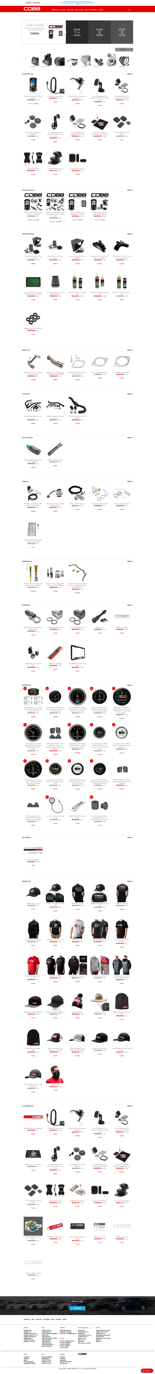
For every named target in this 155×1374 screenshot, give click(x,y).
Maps (63, 10)
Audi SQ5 (80, 1341)
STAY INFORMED (77, 1308)
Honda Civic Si (100, 1333)
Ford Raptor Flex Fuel (49, 1338)
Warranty (63, 1360)
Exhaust (71, 66)
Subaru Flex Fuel (29, 1341)
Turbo (109, 66)
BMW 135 (98, 1341)
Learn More (34, 33)
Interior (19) (26, 685)
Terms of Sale (46, 1363)
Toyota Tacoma (65, 1344)
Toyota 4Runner (65, 1342)
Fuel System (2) (27, 437)
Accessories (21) (28, 1106)
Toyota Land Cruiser (67, 1341)
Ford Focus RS (46, 1343)
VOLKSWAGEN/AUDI (83, 1327)
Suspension (122, 66)
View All (130, 74)
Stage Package (45, 66)
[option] (32, 60)
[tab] (44, 32)
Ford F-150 (45, 1335)
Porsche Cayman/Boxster (68, 1333)
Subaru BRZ (27, 1338)
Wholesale (63, 1363)
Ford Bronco (46, 1341)
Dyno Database (29, 1361)
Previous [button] (23, 59)
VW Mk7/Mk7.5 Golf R (84, 1335)
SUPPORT (28, 3)
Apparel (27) (26, 881)
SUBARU (26, 1327)
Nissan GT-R (100, 1336)
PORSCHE (62, 1327)
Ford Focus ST (46, 1330)
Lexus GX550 (64, 1347)
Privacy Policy (47, 1360)
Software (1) (26, 837)
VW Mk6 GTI (81, 1330)
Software (79, 10)
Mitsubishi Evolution (103, 1335)
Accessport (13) (27, 74)
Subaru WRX (28, 1330)
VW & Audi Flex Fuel (84, 1343)
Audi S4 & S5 (81, 1338)
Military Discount (66, 1361)
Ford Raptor (46, 1336)
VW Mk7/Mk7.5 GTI (83, 1332)
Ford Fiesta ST (46, 1332)
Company (27, 1357)
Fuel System (97, 66)
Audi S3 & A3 (81, 1340)
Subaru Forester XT (30, 1333)
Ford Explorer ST (48, 1344)
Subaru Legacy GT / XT (31, 1335)
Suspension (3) (27, 561)
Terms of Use (46, 1361)
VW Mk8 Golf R (82, 1336)
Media (101, 10)
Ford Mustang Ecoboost (50, 1333)
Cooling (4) (26, 394)
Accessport (32, 66)
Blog (87, 10)
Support (93, 10)
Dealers (70, 10)
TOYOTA (62, 1338)
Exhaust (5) (26, 350)
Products (56, 10)
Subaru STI (27, 1332)
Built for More (47, 1346)
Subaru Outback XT (30, 1336)
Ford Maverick (46, 1340)
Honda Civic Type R (102, 1332)
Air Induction (58, 66)
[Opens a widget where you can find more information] (147, 1371)
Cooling (84, 66)
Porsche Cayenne (65, 1332)
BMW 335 (98, 1340)
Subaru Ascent (29, 1340)
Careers (26, 1358)
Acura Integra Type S (103, 1330)
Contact (62, 1357)
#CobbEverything (29, 1363)
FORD (43, 1327)
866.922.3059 (36, 3)
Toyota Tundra (65, 1345)
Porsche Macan (65, 1330)
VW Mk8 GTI (81, 1333)
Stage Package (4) (28, 190)
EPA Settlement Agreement (47, 1357)
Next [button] (131, 59)
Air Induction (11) (28, 234)
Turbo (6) (25, 481)
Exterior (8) (26, 605)
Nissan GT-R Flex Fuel (103, 1338)
